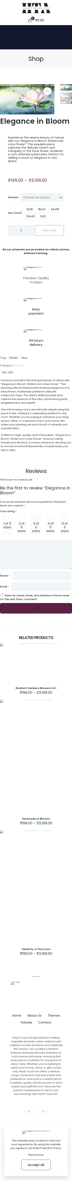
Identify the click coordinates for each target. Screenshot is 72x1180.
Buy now (49, 230)
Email (4, 586)
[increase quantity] (29, 230)
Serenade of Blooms (36, 819)
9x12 (43, 216)
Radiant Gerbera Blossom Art (36, 688)
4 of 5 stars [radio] (50, 527)
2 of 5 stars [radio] (22, 527)
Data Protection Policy (47, 1148)
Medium (13, 197)
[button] (47, 91)
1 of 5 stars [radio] (7, 525)
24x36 (55, 209)
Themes (54, 1015)
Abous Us (34, 1015)
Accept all (36, 1165)
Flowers (19, 365)
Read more (36, 1155)
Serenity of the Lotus (36, 949)
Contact (44, 1022)
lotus (24, 357)
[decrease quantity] (12, 230)
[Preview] (67, 653)
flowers (13, 357)
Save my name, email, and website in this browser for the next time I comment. (35, 597)
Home (16, 1015)
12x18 (29, 209)
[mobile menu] (66, 8)
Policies (26, 1022)
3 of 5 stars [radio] (36, 527)
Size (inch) (15, 213)
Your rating (8, 511)
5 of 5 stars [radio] (65, 527)
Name (5, 576)
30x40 (30, 216)
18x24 (42, 209)
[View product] (67, 647)
